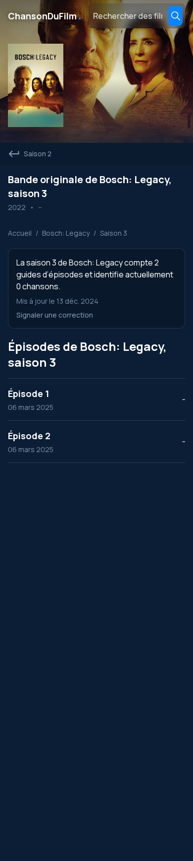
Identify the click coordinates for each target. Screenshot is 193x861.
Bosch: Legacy (66, 233)
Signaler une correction (54, 315)
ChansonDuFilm (45, 16)
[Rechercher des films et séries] (175, 16)
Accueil (20, 233)
